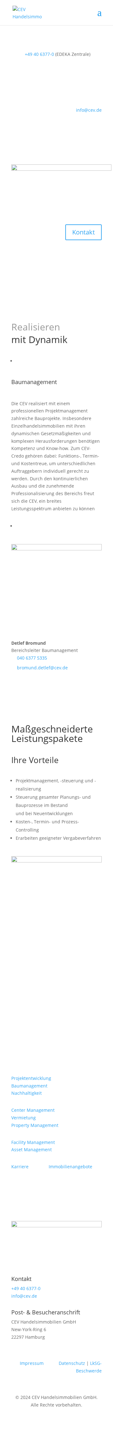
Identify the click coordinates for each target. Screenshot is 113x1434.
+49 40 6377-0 (39, 54)
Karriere (20, 1167)
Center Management (33, 1110)
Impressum (32, 1363)
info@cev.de (89, 110)
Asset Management (31, 1150)
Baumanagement (29, 1086)
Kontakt (83, 232)
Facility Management (33, 1142)
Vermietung (23, 1118)
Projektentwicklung (31, 1078)
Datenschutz (72, 1363)
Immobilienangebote (70, 1167)
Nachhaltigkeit (26, 1093)
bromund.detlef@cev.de (42, 668)
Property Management (34, 1125)
